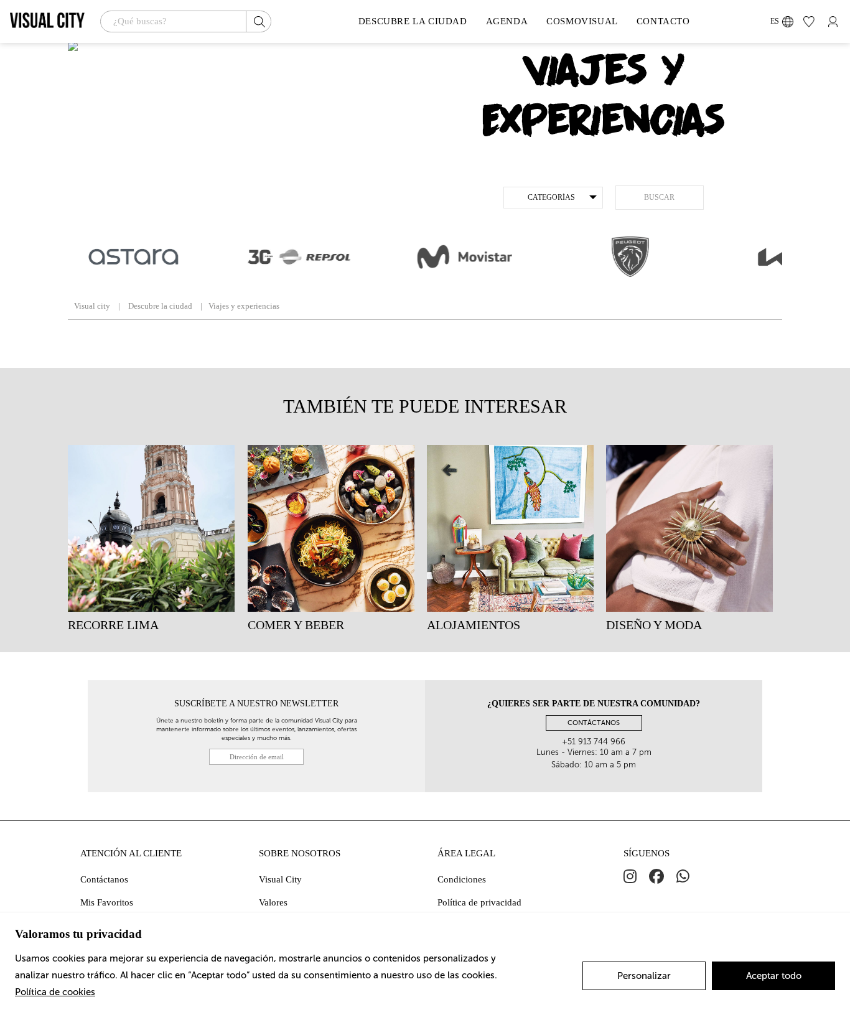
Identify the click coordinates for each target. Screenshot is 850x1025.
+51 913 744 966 (593, 741)
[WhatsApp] (682, 877)
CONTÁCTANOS (593, 723)
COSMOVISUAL (582, 21)
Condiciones (461, 879)
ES (774, 21)
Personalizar (644, 975)
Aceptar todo (773, 975)
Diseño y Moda (654, 625)
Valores (273, 902)
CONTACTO (663, 21)
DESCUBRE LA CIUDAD (412, 21)
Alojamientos (473, 625)
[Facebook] (656, 877)
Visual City (280, 879)
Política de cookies (55, 992)
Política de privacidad (479, 902)
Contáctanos (104, 879)
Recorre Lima (113, 625)
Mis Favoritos (106, 902)
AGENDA (507, 21)
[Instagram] (630, 877)
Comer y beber (296, 625)
